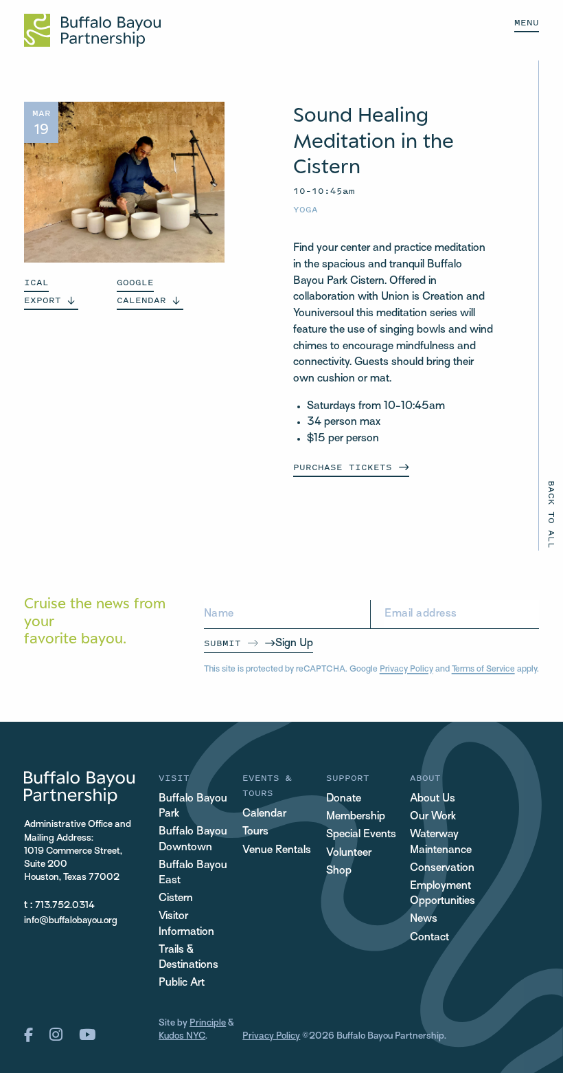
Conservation (442, 868)
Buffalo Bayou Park (193, 806)
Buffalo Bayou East (193, 873)
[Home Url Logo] (92, 30)
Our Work (433, 817)
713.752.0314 (65, 905)
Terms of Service (483, 669)
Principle (207, 1023)
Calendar (264, 814)
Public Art (182, 983)
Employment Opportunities (442, 894)
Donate (343, 799)
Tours (255, 832)
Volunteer (348, 853)
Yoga (305, 209)
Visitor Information (186, 924)
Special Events (361, 835)
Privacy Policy (406, 669)
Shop (339, 871)
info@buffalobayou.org (70, 920)
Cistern (176, 899)
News (423, 919)
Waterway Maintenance (441, 842)
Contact (429, 938)
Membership (355, 817)
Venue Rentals (276, 850)
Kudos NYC (182, 1036)
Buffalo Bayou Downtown (193, 839)
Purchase (342, 467)
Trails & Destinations (188, 958)
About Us (432, 799)
